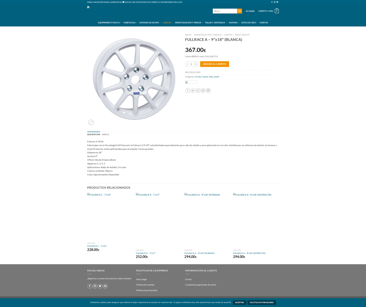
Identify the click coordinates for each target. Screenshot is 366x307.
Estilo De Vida (248, 22)
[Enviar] (239, 11)
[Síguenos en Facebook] (272, 2)
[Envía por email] (198, 90)
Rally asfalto (242, 35)
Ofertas (264, 22)
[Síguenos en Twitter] (277, 2)
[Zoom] (91, 122)
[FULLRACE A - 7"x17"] (159, 220)
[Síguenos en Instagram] (275, 2)
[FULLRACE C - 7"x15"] (110, 217)
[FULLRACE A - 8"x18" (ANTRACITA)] (256, 220)
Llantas (167, 22)
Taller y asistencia (215, 22)
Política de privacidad (146, 290)
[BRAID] (191, 83)
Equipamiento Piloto (109, 22)
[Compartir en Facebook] (187, 90)
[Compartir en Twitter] (193, 90)
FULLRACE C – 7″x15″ (97, 246)
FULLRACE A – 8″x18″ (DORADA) (199, 253)
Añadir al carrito (214, 64)
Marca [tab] (105, 134)
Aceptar (239, 302)
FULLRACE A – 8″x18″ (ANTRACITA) (249, 253)
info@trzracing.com (171, 2)
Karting (233, 22)
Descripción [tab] (93, 134)
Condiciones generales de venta (200, 284)
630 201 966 (130, 2)
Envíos (188, 279)
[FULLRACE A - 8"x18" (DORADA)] (207, 220)
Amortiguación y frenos (188, 22)
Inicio (188, 35)
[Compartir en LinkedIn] (208, 90)
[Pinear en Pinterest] (203, 90)
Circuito (198, 77)
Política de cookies (145, 284)
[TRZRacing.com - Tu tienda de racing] (101, 11)
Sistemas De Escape (149, 22)
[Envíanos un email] (105, 286)
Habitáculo (130, 22)
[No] (362, 303)
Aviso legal (141, 279)
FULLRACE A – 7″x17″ (145, 253)
